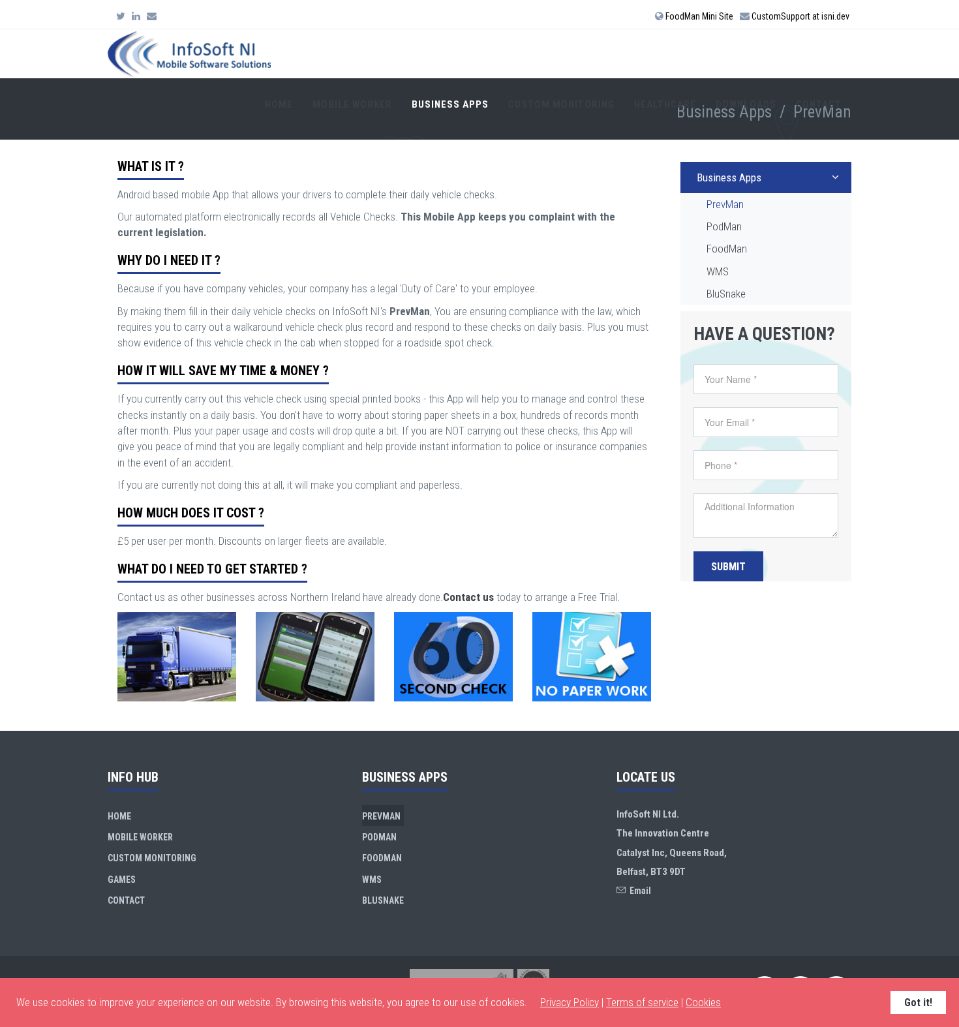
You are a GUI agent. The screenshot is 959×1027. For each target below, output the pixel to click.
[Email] (152, 16)
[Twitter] (120, 16)
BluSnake (726, 293)
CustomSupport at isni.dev (799, 16)
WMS (718, 271)
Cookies (703, 1002)
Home (279, 104)
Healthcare (665, 104)
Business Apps (729, 177)
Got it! (918, 1002)
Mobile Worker (352, 104)
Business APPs (450, 104)
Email (638, 890)
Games (122, 879)
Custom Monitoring (561, 104)
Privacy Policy (569, 1002)
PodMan (724, 226)
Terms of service (642, 1002)
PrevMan (725, 204)
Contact (819, 104)
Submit (728, 566)
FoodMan (727, 248)
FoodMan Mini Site (698, 16)
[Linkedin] (136, 16)
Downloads (746, 104)
